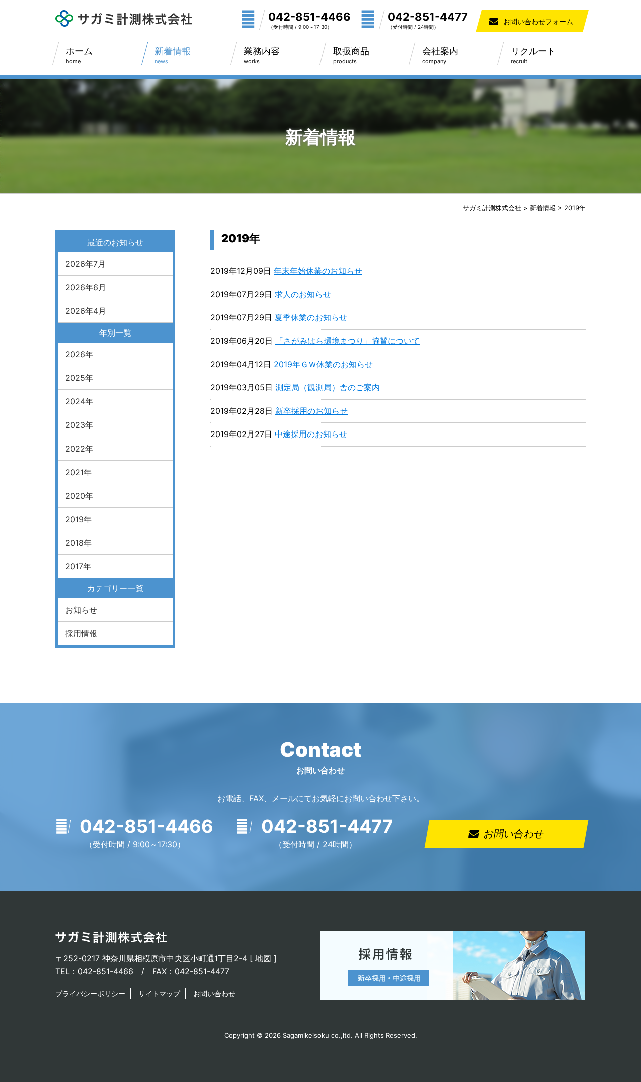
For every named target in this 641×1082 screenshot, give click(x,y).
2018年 (78, 543)
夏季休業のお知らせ (311, 317)
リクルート (533, 55)
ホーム (79, 55)
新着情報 (173, 55)
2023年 (79, 425)
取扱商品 (351, 55)
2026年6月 (85, 287)
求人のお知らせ (303, 294)
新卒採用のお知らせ (311, 411)
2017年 (78, 566)
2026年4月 (85, 311)
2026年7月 (85, 264)
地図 (263, 958)
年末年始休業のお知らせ (318, 271)
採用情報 (81, 633)
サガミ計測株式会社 (492, 208)
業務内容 (262, 55)
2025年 (79, 378)
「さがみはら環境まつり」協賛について (347, 341)
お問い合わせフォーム (538, 21)
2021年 (78, 472)
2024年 (79, 401)
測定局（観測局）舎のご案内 (327, 387)
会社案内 (440, 55)
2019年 (78, 519)
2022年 (79, 449)
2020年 (79, 496)
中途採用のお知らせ (311, 434)
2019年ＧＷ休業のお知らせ (323, 364)
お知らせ (81, 610)
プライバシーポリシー (90, 993)
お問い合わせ (514, 834)
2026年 (79, 354)
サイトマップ (159, 993)
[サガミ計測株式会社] (123, 24)
